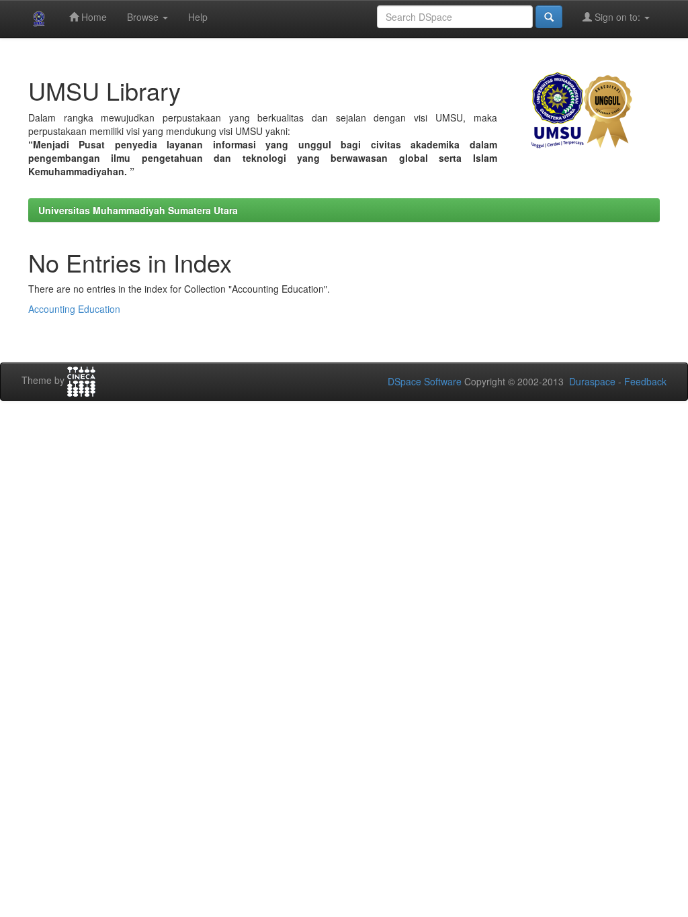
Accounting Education (74, 309)
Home (93, 16)
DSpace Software (425, 381)
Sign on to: (617, 16)
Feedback (645, 381)
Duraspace (592, 381)
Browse (144, 16)
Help (198, 16)
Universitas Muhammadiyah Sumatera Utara (138, 210)
